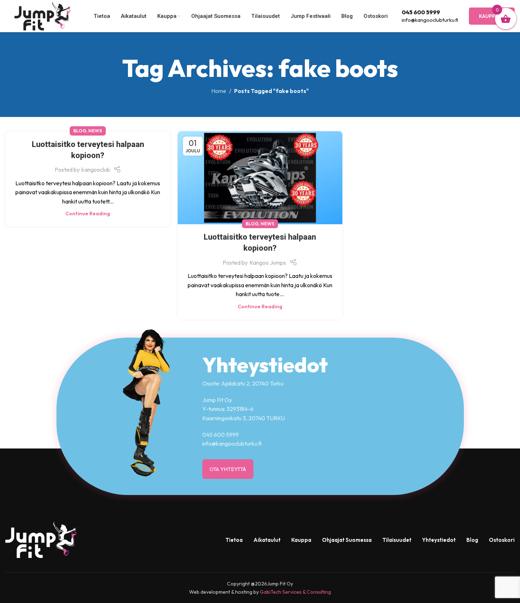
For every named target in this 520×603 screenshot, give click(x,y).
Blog (79, 130)
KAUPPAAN (492, 16)
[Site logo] (42, 15)
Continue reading (87, 213)
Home (218, 90)
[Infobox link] (430, 16)
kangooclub (95, 169)
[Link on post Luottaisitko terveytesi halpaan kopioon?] (260, 177)
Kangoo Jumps (267, 262)
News (95, 130)
